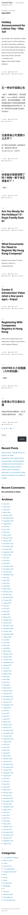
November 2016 (8, 733)
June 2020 (6, 643)
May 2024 (6, 532)
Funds (5, 880)
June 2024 (6, 529)
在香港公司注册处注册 (13, 403)
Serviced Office (8, 894)
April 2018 (6, 685)
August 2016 (7, 742)
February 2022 (7, 592)
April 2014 (6, 821)
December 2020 (8, 626)
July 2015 (6, 778)
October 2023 (7, 549)
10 (10, 428)
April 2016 (6, 753)
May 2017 (6, 716)
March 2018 (7, 688)
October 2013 (7, 838)
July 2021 (6, 606)
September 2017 (8, 705)
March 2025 (7, 512)
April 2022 (6, 586)
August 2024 (7, 524)
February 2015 (7, 793)
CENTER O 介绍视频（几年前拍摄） (14, 369)
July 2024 (6, 527)
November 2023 (8, 546)
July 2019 (6, 668)
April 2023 (6, 563)
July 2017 (6, 711)
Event (5, 875)
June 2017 (6, 713)
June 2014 (6, 815)
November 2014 (8, 801)
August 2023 (7, 555)
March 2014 (7, 824)
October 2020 (7, 631)
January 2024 (7, 541)
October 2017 (7, 702)
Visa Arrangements (9, 900)
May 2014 (6, 818)
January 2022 (7, 594)
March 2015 (7, 790)
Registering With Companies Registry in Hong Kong (12, 327)
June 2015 (6, 781)
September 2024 (8, 521)
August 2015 (7, 776)
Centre (5, 863)
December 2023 (8, 544)
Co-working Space (9, 869)
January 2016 (7, 761)
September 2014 (8, 807)
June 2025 (6, 507)
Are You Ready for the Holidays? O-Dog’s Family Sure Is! (13, 216)
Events (5, 877)
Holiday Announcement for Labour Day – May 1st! (13, 27)
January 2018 (7, 694)
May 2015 (6, 784)
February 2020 (7, 654)
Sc (11, 121)
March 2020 (7, 651)
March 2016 (7, 756)
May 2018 (6, 682)
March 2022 (7, 589)
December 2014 (8, 798)
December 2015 (8, 764)
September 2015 (8, 773)
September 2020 (8, 634)
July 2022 (6, 578)
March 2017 (7, 722)
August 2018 (7, 674)
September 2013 (8, 841)
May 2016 (6, 750)
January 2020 (7, 657)
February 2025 (7, 515)
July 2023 (6, 558)
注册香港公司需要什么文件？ (13, 137)
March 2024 (7, 535)
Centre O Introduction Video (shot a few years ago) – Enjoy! (13, 294)
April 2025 (6, 510)
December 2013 (8, 832)
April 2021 (6, 614)
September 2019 (8, 662)
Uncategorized (7, 897)
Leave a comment (18, 74)
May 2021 (6, 611)
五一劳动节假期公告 (13, 87)
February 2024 (7, 538)
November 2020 (8, 628)
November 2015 (8, 767)
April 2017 (6, 719)
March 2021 (7, 617)
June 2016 (6, 747)
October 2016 (7, 736)
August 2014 (7, 810)
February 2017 (7, 725)
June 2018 (6, 679)
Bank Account (7, 860)
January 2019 (7, 671)
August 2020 (7, 637)
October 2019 (7, 660)
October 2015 (7, 770)
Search (4, 435)
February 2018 (7, 691)
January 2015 (7, 795)
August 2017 (7, 708)
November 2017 (8, 699)
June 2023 (6, 561)
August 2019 (7, 665)
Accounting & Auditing (10, 858)
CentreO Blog (7, 3)
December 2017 (8, 696)
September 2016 (8, 739)
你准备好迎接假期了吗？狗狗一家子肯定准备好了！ (13, 177)
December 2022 (8, 566)
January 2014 (7, 829)
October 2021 (7, 600)
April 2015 (6, 787)
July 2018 (6, 677)
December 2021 (8, 597)
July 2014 (6, 812)
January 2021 (7, 623)
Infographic (6, 886)
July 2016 (6, 745)
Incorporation (6, 74)
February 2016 (7, 759)
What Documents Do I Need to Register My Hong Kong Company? (13, 248)
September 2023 (8, 552)
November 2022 (8, 569)
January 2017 (7, 727)
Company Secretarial (9, 872)
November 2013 (8, 835)
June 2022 (6, 580)
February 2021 (7, 620)
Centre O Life (7, 866)
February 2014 (7, 827)
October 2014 (7, 804)
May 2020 (6, 645)
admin (5, 72)
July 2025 (6, 504)
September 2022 (8, 575)
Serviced (6, 892)
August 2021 (7, 603)
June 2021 (6, 609)
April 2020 (6, 648)
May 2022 (6, 583)
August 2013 (7, 844)
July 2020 (6, 640)
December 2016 (8, 730)
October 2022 (7, 572)
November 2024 (8, 518)
